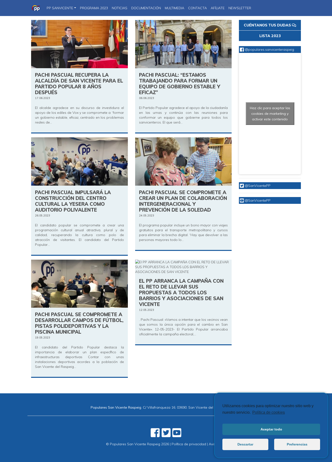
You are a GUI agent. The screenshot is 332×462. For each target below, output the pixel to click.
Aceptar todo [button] (271, 429)
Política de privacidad (189, 444)
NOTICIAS (119, 8)
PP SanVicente (60, 8)
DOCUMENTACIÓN (146, 8)
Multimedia (174, 8)
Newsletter (239, 8)
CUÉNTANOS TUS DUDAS (268, 25)
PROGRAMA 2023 (94, 8)
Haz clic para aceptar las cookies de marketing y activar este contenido (270, 113)
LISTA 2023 (270, 35)
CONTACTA (197, 8)
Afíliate (218, 8)
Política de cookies (268, 412)
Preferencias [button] (297, 444)
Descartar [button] (245, 444)
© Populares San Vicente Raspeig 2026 (137, 444)
